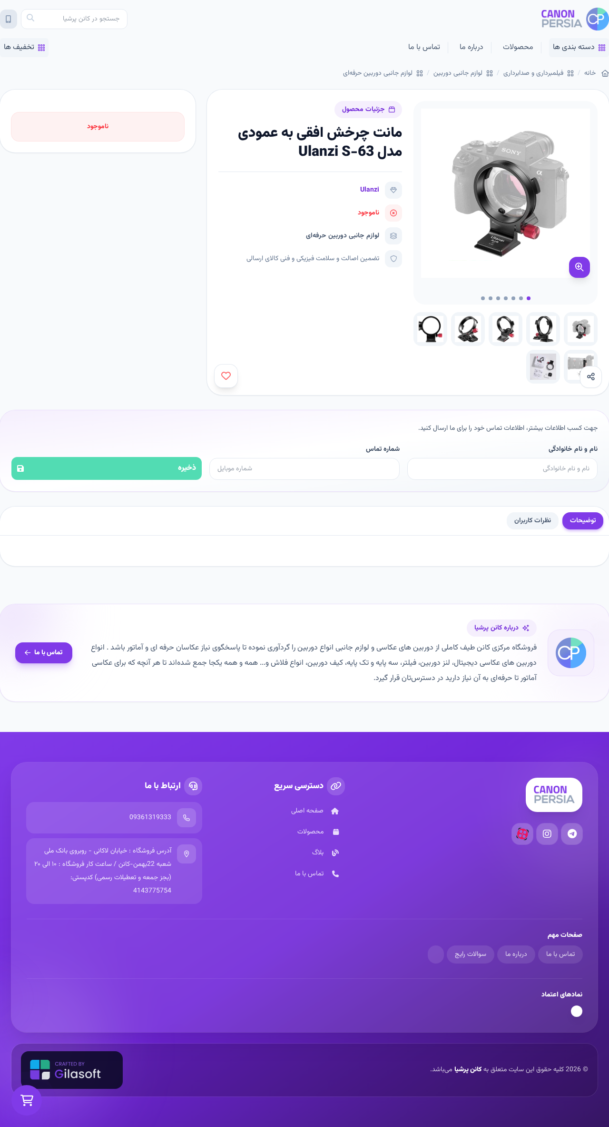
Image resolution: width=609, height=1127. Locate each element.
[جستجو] (30, 19)
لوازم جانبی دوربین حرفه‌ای (378, 73)
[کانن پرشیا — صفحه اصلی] (575, 19)
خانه (590, 73)
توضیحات (583, 521)
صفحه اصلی (307, 811)
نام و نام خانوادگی (573, 449)
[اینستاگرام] (547, 833)
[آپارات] (522, 833)
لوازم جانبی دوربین (457, 73)
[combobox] (74, 19)
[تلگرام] (571, 833)
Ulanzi (369, 190)
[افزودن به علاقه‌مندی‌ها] (226, 376)
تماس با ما (424, 47)
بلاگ (318, 853)
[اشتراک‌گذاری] (590, 376)
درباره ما (471, 47)
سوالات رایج (470, 954)
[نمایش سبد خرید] (26, 1100)
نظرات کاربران (532, 521)
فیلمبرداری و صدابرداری (533, 73)
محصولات (518, 47)
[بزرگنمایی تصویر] (579, 267)
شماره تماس (383, 449)
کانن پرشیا (467, 1070)
